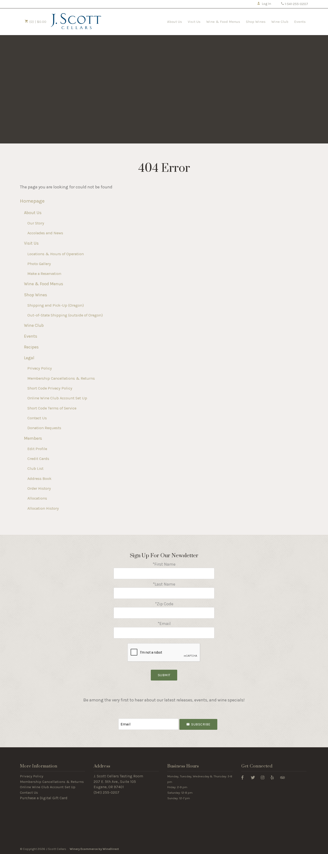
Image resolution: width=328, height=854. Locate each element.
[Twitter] (253, 777)
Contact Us (37, 418)
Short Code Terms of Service (51, 408)
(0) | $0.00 (37, 21)
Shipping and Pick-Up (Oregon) (55, 305)
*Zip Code (164, 603)
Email (114, 719)
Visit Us (194, 21)
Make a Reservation (44, 273)
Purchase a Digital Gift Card (43, 798)
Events (300, 21)
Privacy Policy (39, 368)
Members (33, 438)
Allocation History (43, 508)
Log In (266, 4)
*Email (164, 623)
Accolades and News (45, 233)
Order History (39, 488)
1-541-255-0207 (296, 4)
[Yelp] (272, 777)
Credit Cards (38, 458)
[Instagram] (262, 777)
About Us (174, 21)
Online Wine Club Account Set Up (57, 398)
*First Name (164, 564)
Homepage (32, 201)
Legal (29, 357)
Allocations (37, 498)
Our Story (35, 223)
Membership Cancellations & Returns (61, 378)
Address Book (39, 478)
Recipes (31, 347)
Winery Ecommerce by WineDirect (94, 849)
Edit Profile (37, 448)
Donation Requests (44, 428)
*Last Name (164, 584)
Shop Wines (256, 21)
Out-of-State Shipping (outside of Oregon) (65, 315)
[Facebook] (242, 777)
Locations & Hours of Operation (55, 254)
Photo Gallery (39, 263)
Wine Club (279, 21)
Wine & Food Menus (223, 21)
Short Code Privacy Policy (49, 388)
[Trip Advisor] (282, 777)
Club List (35, 468)
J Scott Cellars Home (75, 21)
